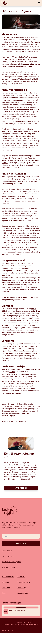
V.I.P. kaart (6, 588)
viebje (19, 160)
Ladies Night (33, 79)
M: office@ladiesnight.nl (11, 562)
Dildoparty (21, 588)
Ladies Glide (35, 311)
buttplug (5, 163)
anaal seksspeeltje (28, 369)
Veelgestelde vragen (9, 623)
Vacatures (21, 577)
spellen (14, 474)
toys (18, 472)
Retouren (5, 582)
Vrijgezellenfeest (23, 582)
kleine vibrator (31, 388)
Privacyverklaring (26, 621)
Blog (3, 593)
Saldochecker (22, 593)
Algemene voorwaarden (10, 621)
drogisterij (17, 477)
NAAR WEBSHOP (21, 488)
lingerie (21, 474)
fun (33, 472)
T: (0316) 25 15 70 (8, 567)
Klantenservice (8, 577)
